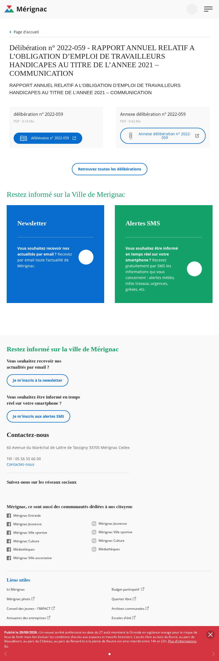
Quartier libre (122, 599)
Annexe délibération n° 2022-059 (165, 135)
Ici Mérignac (16, 589)
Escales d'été (121, 618)
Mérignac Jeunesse (27, 524)
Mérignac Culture (26, 541)
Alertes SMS (143, 223)
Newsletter (32, 223)
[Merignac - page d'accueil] (109, 9)
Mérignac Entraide (27, 515)
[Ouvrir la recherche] (192, 9)
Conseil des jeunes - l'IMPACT (28, 608)
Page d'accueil (26, 31)
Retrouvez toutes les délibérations (109, 169)
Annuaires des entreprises (26, 618)
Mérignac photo (18, 599)
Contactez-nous (20, 464)
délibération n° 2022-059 (50, 138)
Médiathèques (24, 549)
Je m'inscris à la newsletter (37, 380)
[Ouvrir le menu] (208, 9)
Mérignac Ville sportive (30, 533)
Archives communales (128, 608)
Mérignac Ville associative (32, 558)
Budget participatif (126, 589)
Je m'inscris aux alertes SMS (38, 416)
